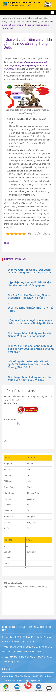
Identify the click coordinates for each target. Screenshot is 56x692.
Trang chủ (6, 18)
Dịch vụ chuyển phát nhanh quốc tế (30, 18)
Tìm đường (6, 690)
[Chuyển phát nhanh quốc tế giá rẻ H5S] (28, 4)
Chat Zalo (17, 690)
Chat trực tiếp (49, 687)
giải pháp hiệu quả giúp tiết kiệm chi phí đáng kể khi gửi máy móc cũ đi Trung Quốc (25, 65)
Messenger (39, 690)
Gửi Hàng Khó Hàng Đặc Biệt (34, 21)
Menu (28, 12)
